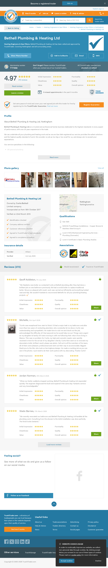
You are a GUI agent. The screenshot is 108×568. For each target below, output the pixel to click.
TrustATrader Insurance (51, 552)
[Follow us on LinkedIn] (22, 541)
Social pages (75, 529)
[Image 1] (11, 179)
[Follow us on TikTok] (27, 541)
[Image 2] (28, 179)
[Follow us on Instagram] (17, 541)
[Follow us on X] (11, 541)
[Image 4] (62, 179)
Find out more (52, 106)
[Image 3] (45, 179)
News (37, 529)
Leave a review (17, 93)
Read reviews (17, 86)
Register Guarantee (91, 104)
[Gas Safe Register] (73, 253)
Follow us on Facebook (20, 495)
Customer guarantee (95, 529)
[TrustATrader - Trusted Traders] (10, 12)
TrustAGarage (30, 552)
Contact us (74, 525)
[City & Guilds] (84, 253)
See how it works (18, 529)
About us (38, 522)
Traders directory (59, 525)
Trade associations (60, 522)
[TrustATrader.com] (63, 253)
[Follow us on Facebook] (6, 541)
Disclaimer (92, 525)
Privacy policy (93, 522)
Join (70, 3)
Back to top (54, 504)
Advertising (74, 522)
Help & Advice (40, 525)
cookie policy (76, 555)
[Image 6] (96, 179)
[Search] (89, 20)
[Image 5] (79, 179)
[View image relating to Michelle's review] (12, 328)
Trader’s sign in (98, 9)
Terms (55, 529)
